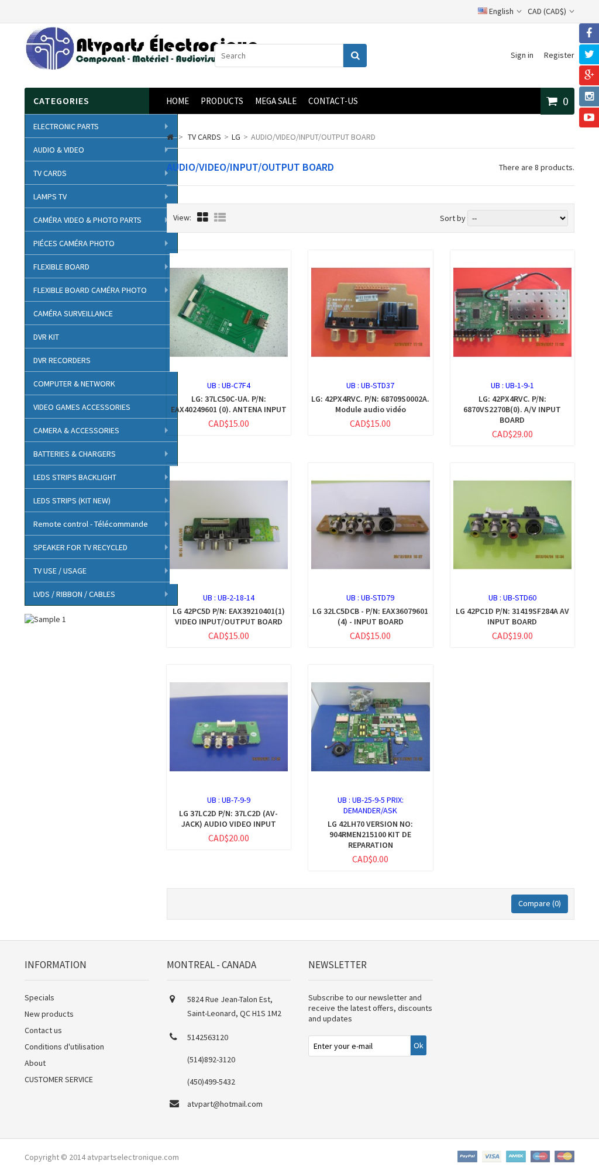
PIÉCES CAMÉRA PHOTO (74, 243)
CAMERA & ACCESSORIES (76, 430)
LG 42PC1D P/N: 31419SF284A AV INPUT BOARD (512, 616)
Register (559, 55)
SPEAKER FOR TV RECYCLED (80, 547)
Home (177, 100)
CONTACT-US (333, 100)
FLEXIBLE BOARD (61, 266)
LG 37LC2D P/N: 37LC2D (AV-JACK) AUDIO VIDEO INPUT (228, 818)
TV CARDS (50, 173)
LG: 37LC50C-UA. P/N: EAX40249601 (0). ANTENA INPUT (229, 404)
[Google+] (589, 75)
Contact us (43, 1030)
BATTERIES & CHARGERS (74, 453)
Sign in (522, 55)
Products (222, 100)
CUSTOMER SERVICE (59, 1079)
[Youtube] (589, 117)
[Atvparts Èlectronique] (141, 67)
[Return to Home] (170, 137)
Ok (419, 1045)
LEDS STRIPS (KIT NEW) (72, 500)
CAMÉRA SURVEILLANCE (73, 313)
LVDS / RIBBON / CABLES (74, 594)
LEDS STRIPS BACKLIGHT (74, 477)
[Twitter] (589, 54)
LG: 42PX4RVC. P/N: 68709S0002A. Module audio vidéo (370, 404)
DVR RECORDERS (62, 360)
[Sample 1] (45, 619)
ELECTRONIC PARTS (66, 126)
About (35, 1063)
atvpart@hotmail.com (225, 1104)
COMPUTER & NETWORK (74, 383)
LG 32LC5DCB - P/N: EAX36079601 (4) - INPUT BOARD (370, 616)
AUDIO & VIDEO (58, 149)
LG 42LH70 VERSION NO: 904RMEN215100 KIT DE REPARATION (370, 834)
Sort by (453, 218)
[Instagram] (589, 96)
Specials (39, 997)
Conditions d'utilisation (64, 1046)
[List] (220, 217)
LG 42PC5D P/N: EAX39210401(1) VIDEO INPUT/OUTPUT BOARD (229, 616)
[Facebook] (589, 33)
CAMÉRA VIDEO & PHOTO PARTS (87, 220)
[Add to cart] (206, 379)
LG (236, 137)
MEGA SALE (276, 100)
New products (49, 1014)
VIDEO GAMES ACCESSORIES (81, 407)
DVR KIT (46, 337)
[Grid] (202, 217)
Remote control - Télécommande (90, 524)
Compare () (539, 903)
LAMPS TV (50, 196)
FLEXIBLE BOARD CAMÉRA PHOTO (90, 290)
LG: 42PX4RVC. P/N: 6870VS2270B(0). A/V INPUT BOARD (512, 409)
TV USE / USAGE (60, 570)
